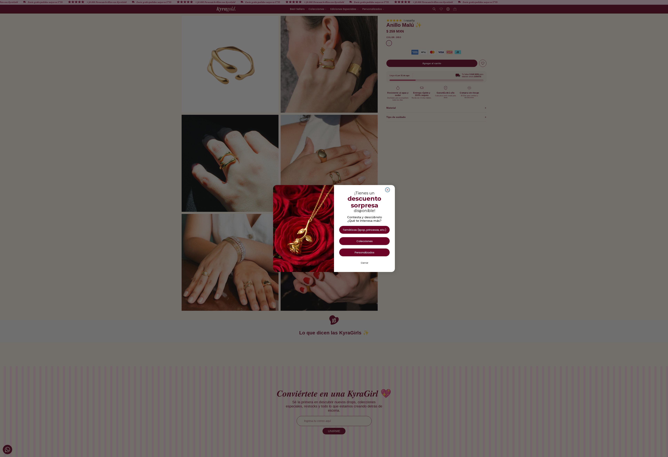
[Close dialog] (387, 190)
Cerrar (364, 262)
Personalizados (364, 252)
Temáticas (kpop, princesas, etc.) (364, 230)
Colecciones (364, 241)
